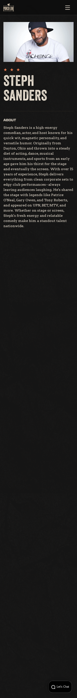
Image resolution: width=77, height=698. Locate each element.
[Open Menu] (67, 7)
